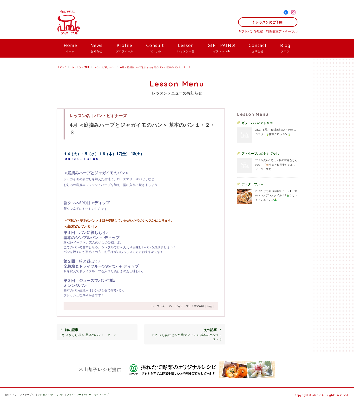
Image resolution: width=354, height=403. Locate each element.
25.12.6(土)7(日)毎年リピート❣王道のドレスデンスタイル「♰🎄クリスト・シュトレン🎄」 (276, 195)
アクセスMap (45, 394)
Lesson (186, 47)
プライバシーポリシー (79, 394)
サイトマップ (101, 394)
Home (70, 47)
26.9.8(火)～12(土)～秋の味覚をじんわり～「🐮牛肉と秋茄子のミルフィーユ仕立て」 (276, 165)
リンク (60, 394)
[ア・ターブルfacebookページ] (286, 13)
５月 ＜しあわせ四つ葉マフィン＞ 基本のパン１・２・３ (187, 334)
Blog (285, 47)
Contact (258, 47)
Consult (155, 47)
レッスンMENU (80, 67)
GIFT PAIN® (221, 47)
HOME (62, 67)
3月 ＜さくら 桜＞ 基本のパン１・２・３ (88, 332)
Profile (124, 47)
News (96, 47)
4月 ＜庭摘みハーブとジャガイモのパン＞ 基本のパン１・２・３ (155, 67)
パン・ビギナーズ (104, 67)
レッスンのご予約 (269, 22)
